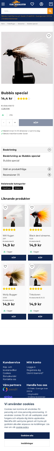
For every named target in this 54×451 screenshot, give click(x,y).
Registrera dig (34, 370)
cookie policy (22, 427)
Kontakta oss (9, 379)
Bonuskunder (9, 376)
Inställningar (27, 443)
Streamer (21, 24)
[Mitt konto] (41, 4)
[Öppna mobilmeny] (3, 4)
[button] (48, 35)
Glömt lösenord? (35, 373)
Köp (14, 258)
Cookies (7, 373)
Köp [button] (40, 316)
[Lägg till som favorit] (32, 4)
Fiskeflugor (11, 24)
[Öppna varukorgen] (51, 4)
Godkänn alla (27, 435)
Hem (3, 24)
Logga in (31, 367)
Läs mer (6, 108)
